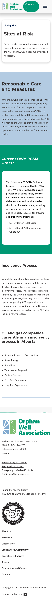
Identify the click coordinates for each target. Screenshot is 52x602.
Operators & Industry (13, 556)
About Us (6, 531)
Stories (5, 562)
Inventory (7, 537)
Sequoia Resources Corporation (21, 355)
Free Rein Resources (15, 380)
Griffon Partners (12, 375)
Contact (6, 574)
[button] (44, 6)
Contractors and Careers (14, 568)
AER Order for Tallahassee (22, 223)
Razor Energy (11, 360)
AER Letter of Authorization (23, 228)
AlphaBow (9, 365)
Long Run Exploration (15, 385)
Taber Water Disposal (15, 370)
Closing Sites (8, 544)
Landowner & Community (15, 550)
